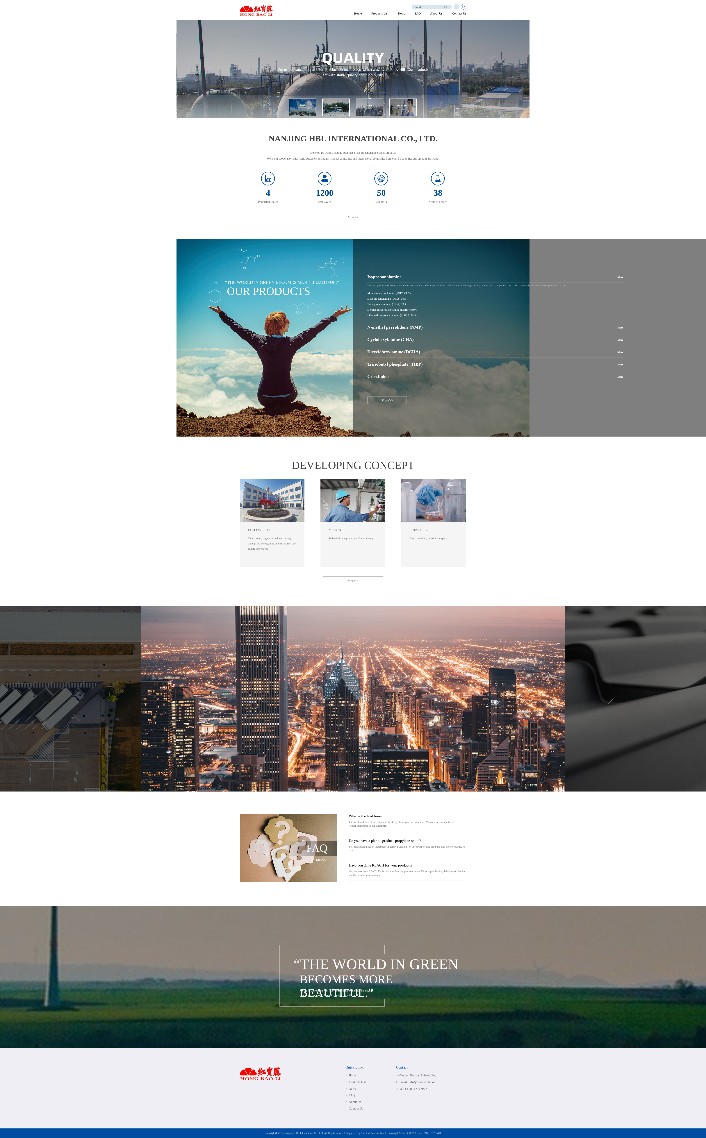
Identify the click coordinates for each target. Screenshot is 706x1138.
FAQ (418, 13)
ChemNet (374, 1133)
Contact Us (459, 13)
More (620, 277)
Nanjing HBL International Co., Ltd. (304, 1133)
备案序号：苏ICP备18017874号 (423, 1133)
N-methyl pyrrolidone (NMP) (395, 327)
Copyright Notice (397, 1133)
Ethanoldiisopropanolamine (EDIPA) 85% (391, 315)
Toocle (383, 1133)
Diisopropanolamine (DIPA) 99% (386, 298)
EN (463, 6)
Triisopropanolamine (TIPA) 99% (386, 304)
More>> (353, 217)
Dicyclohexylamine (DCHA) (393, 351)
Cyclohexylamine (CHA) (390, 339)
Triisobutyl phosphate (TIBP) (395, 364)
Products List (379, 13)
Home (358, 13)
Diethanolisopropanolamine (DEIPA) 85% (392, 309)
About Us (436, 13)
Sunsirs (365, 1133)
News (401, 13)
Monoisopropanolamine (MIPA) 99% (389, 293)
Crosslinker (378, 376)
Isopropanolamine (384, 276)
